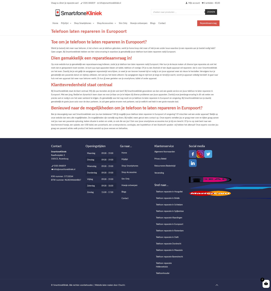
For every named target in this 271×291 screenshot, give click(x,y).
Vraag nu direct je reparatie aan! (65, 3)
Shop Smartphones (130, 166)
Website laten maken (104, 285)
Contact (125, 198)
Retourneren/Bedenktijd (164, 166)
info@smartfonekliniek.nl (110, 3)
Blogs (124, 192)
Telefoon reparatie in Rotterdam (170, 231)
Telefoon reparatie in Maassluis (169, 250)
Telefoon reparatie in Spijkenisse (170, 211)
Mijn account (194, 3)
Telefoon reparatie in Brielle (168, 198)
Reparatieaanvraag (208, 23)
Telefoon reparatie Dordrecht (168, 244)
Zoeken (211, 12)
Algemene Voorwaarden (164, 152)
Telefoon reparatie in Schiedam (169, 205)
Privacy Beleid (160, 159)
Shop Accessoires (129, 172)
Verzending (159, 173)
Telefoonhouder (163, 273)
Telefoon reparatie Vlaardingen (169, 218)
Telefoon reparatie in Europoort (169, 224)
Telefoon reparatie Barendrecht (169, 257)
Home (124, 153)
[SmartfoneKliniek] (78, 12)
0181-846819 (89, 3)
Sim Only (125, 179)
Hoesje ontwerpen (129, 185)
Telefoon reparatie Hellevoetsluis (164, 265)
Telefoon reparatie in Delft (167, 237)
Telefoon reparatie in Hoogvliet (169, 192)
